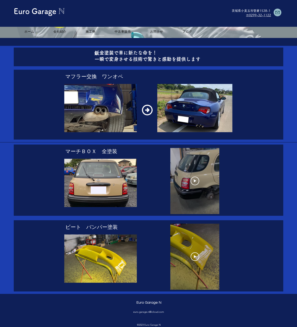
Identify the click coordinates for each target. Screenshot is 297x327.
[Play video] (195, 181)
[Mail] (277, 12)
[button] (100, 108)
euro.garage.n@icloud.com (148, 311)
